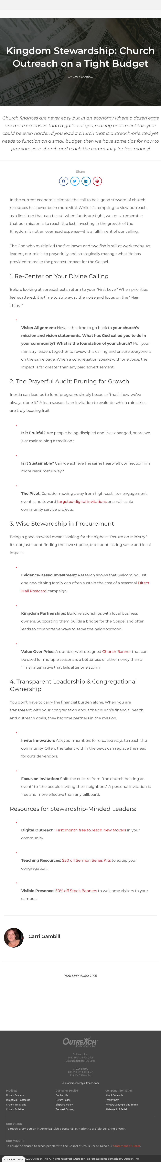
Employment (112, 1099)
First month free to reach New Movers (91, 830)
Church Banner (116, 651)
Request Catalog (65, 1109)
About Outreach (114, 1095)
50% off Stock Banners (76, 890)
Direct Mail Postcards (18, 1099)
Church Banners (15, 1095)
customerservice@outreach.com (80, 1083)
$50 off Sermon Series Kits (86, 860)
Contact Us (62, 1095)
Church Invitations (16, 1104)
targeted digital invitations (82, 501)
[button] (63, 181)
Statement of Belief (116, 1109)
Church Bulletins (15, 1109)
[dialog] (13, 1159)
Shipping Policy (64, 1104)
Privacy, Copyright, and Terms (121, 1104)
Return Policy (63, 1099)
